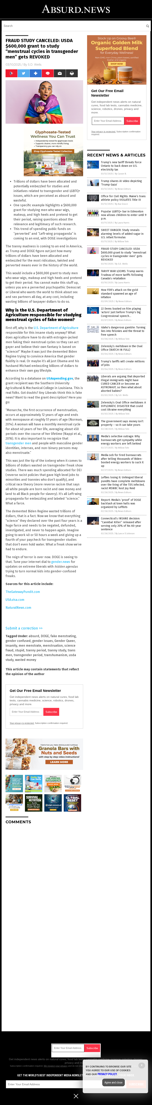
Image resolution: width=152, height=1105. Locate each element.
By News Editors (123, 189)
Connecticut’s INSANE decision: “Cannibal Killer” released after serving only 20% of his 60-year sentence (121, 524)
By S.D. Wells (121, 264)
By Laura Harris (122, 222)
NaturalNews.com (18, 607)
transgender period (28, 655)
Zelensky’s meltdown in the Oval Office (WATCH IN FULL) (121, 348)
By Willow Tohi (122, 241)
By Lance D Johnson (125, 533)
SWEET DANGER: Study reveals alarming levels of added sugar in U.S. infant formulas (122, 233)
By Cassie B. (120, 173)
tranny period (36, 650)
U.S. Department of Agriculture (56, 328)
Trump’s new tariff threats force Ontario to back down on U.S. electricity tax (121, 166)
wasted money (25, 660)
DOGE (45, 636)
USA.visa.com (15, 600)
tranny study (57, 650)
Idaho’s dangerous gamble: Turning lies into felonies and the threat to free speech (123, 331)
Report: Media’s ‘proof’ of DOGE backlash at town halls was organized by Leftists (121, 503)
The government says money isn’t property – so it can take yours (122, 423)
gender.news (60, 562)
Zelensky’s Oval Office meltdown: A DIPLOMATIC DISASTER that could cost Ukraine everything (123, 406)
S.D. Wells (34, 64)
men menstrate (30, 645)
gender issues (42, 641)
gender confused (18, 641)
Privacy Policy (107, 1074)
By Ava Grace (121, 204)
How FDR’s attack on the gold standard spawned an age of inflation (119, 293)
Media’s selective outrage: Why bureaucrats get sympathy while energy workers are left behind (121, 440)
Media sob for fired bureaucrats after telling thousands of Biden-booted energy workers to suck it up (122, 460)
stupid (19, 650)
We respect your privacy (55, 1066)
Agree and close (113, 1082)
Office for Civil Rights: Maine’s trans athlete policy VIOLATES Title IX (123, 198)
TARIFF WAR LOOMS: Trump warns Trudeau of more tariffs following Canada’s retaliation (122, 274)
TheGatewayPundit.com (23, 592)
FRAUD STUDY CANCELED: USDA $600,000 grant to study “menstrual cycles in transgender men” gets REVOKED (123, 254)
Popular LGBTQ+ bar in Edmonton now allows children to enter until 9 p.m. (123, 215)
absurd (34, 636)
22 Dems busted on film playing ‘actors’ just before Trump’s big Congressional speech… (121, 312)
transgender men (18, 443)
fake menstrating (63, 636)
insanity (11, 645)
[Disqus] (44, 876)
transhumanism (55, 655)
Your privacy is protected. (22, 723)
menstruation (53, 645)
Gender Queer (64, 641)
